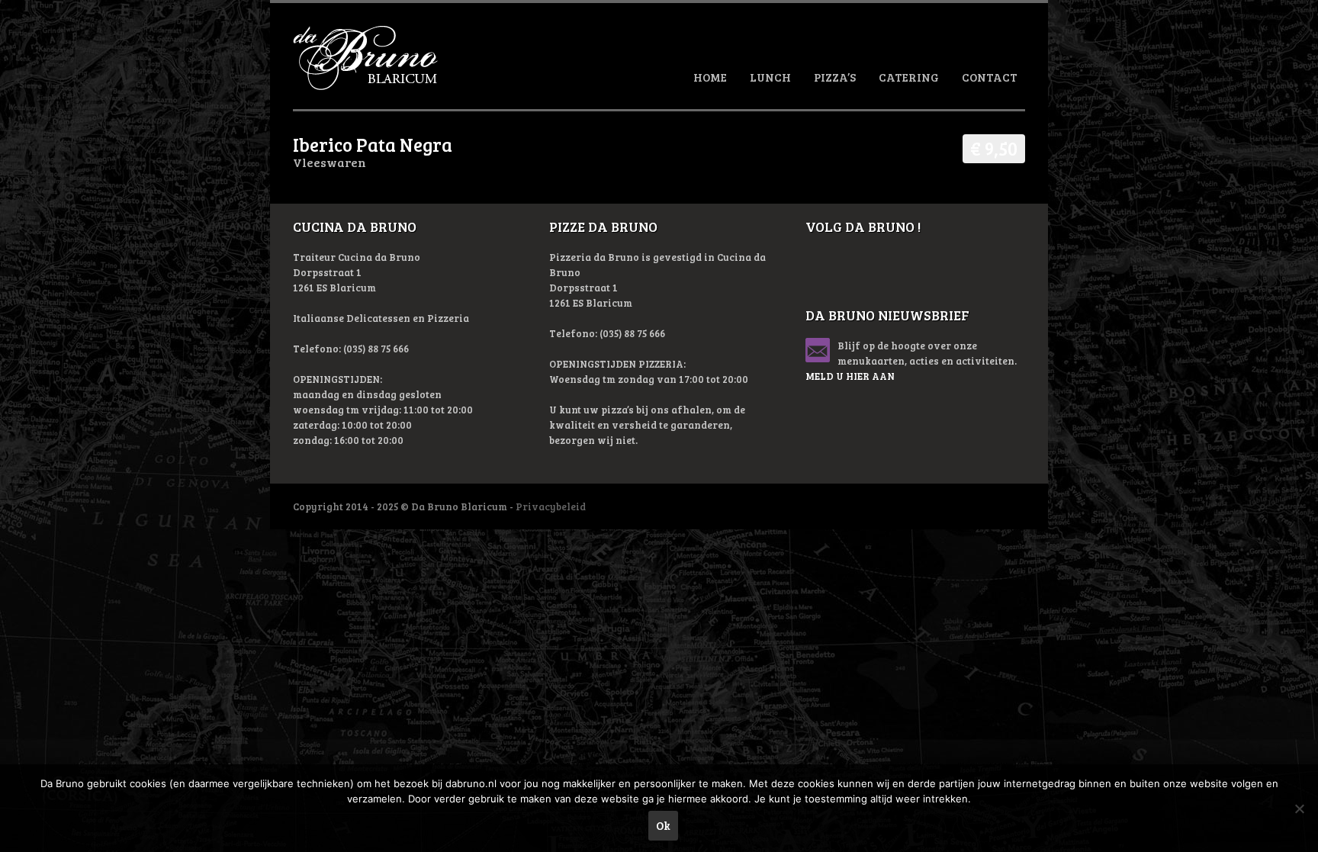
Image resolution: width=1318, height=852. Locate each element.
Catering (909, 77)
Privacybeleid (551, 506)
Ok (663, 825)
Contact (989, 77)
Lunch (770, 77)
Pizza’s (835, 77)
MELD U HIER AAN (850, 376)
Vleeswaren (329, 162)
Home (710, 77)
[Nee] (1299, 808)
